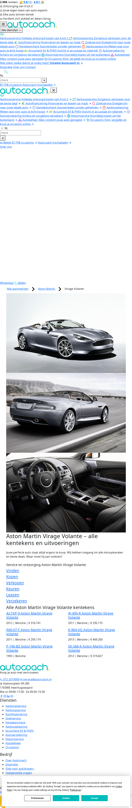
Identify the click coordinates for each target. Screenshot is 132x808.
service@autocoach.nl (37, 679)
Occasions (12, 747)
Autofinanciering (16, 714)
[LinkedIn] (8, 696)
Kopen (12, 576)
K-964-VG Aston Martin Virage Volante (91, 631)
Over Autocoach (16, 760)
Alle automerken (17, 289)
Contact (31, 67)
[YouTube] (11, 696)
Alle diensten (10, 30)
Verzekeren (16, 601)
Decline (66, 798)
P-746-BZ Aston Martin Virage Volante (29, 648)
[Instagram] (4, 696)
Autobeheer (13, 743)
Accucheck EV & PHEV (20, 731)
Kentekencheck (15, 722)
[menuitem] (66, 36)
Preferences (37, 798)
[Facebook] (1, 696)
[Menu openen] (3, 23)
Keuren (12, 588)
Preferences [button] (75, 790)
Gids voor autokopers (20, 769)
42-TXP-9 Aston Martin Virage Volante (29, 615)
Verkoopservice (16, 710)
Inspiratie (6, 67)
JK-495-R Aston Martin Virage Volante (90, 615)
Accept (94, 798)
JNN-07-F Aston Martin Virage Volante (29, 631)
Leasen (12, 594)
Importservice (15, 739)
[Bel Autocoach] (6, 71)
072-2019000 (10, 679)
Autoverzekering (16, 735)
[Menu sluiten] (53, 90)
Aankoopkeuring (16, 727)
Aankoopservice (16, 706)
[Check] (2, 138)
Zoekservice (13, 718)
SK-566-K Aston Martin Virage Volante (91, 648)
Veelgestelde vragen (19, 773)
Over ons (19, 67)
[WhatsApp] (2, 71)
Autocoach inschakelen (38, 85)
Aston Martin (47, 289)
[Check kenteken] (44, 80)
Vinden (12, 570)
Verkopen (15, 582)
